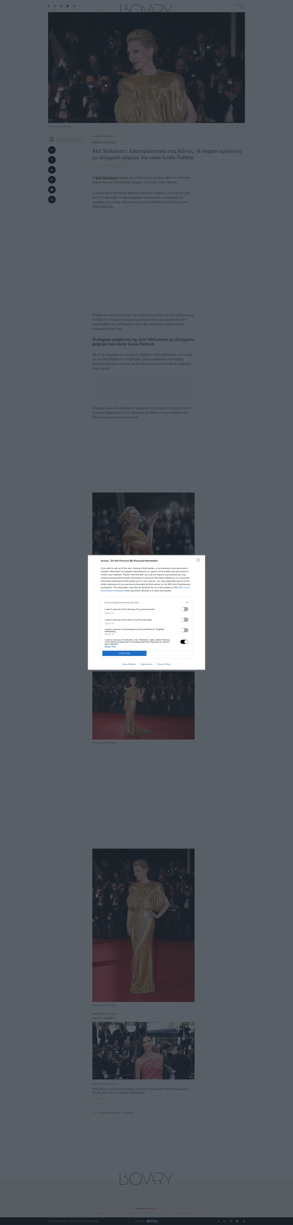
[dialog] (146, 612)
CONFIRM (124, 653)
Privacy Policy (163, 664)
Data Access (146, 664)
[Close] (199, 561)
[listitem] (146, 602)
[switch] (184, 609)
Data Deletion (129, 664)
